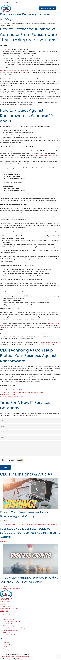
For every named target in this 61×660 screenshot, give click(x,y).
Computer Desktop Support (12, 621)
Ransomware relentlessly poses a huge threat (14, 70)
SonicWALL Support (8, 394)
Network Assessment (9, 617)
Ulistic (18, 659)
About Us (6, 642)
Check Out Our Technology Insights (11, 588)
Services (4, 611)
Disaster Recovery (9, 619)
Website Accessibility (22, 657)
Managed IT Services (9, 615)
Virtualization (7, 632)
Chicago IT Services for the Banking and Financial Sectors (22, 392)
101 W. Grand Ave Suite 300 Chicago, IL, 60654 (5, 604)
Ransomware (7, 49)
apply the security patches (43, 155)
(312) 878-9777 (13, 2)
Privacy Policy (10, 657)
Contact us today (14, 381)
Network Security (8, 626)
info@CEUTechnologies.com (9, 608)
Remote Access (8, 649)
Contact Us (6, 644)
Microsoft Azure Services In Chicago (14, 628)
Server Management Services (12, 397)
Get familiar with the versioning (50, 342)
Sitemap (2, 657)
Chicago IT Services (9, 634)
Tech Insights (7, 651)
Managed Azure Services (11, 630)
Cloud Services (7, 623)
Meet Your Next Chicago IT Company (15, 390)
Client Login (6, 647)
